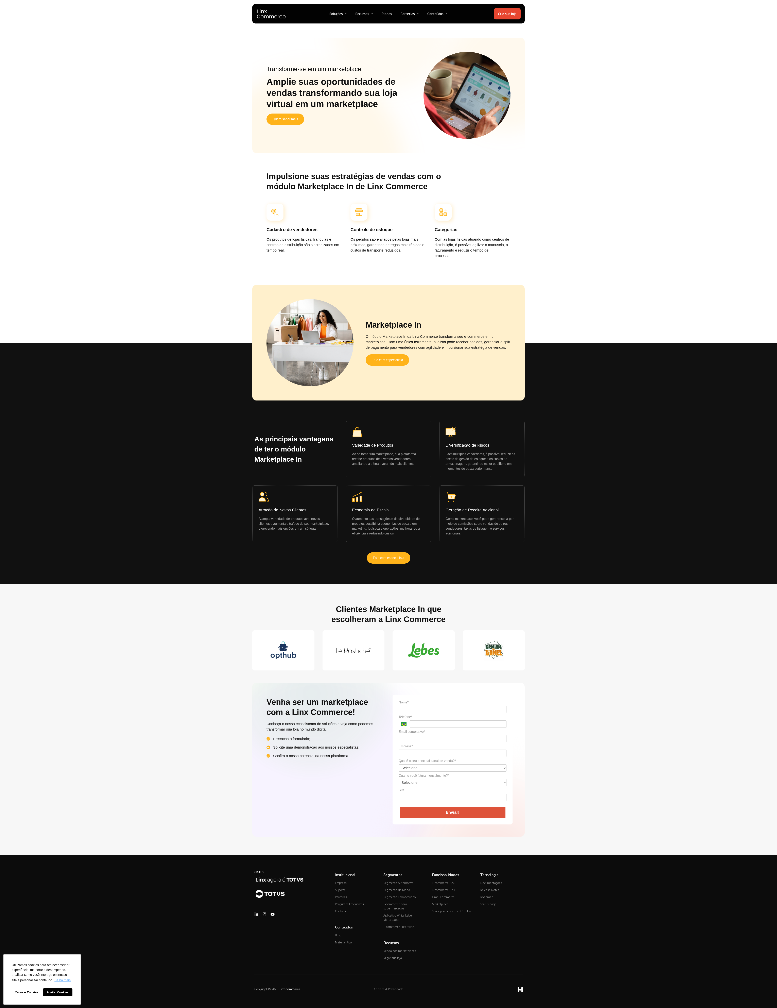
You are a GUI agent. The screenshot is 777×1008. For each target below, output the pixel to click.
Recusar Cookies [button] (26, 992)
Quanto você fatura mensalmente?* (424, 775)
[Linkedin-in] (256, 914)
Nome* (404, 702)
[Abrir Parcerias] (418, 13)
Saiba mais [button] (62, 980)
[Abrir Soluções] (346, 13)
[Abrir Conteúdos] (447, 13)
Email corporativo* (412, 731)
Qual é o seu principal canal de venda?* (427, 761)
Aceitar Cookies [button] (58, 992)
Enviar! (453, 812)
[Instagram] (264, 914)
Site (401, 790)
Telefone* (405, 717)
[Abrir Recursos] (372, 13)
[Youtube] (273, 914)
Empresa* (406, 746)
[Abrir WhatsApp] (767, 998)
